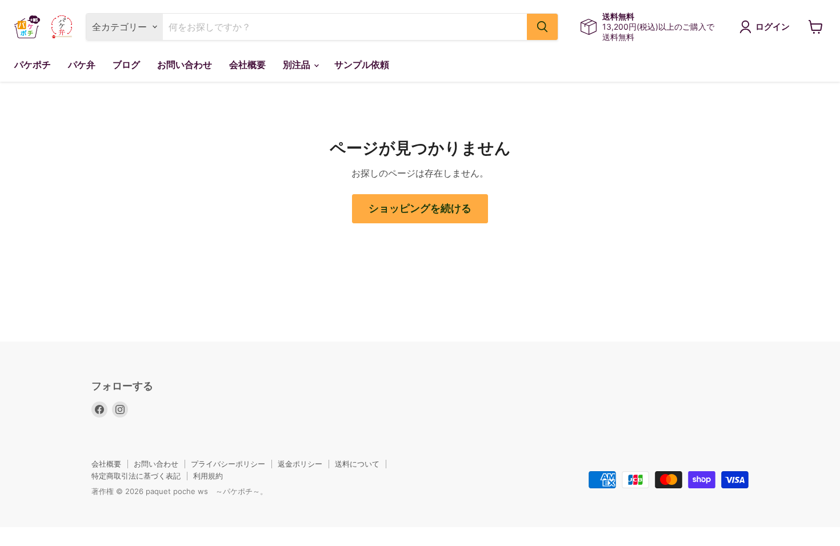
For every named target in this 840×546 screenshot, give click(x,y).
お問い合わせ (184, 64)
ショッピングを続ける (420, 208)
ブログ (126, 64)
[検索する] (542, 27)
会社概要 (247, 64)
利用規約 (208, 475)
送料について (357, 463)
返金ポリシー (300, 463)
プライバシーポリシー (228, 463)
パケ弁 (81, 64)
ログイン (772, 27)
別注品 (298, 64)
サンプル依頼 (361, 64)
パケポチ (32, 64)
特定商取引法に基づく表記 (136, 475)
